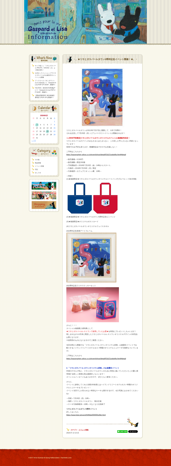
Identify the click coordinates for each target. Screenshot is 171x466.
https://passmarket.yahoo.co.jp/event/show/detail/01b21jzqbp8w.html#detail (96, 155)
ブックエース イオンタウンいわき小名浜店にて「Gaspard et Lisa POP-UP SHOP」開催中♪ (45, 83)
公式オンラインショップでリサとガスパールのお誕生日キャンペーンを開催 (45, 75)
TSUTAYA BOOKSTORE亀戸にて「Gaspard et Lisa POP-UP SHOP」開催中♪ (45, 90)
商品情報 (38, 163)
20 (47, 131)
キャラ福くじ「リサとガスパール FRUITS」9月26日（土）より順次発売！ (45, 68)
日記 (36, 169)
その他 (37, 160)
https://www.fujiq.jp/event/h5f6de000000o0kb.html (86, 415)
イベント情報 (39, 166)
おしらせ (38, 173)
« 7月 (34, 141)
